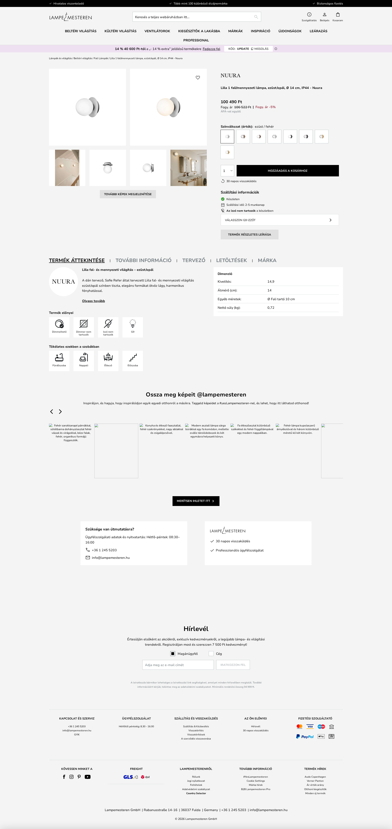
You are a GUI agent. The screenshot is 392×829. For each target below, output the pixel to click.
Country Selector (196, 793)
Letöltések (231, 260)
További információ (144, 260)
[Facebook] (64, 777)
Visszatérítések (196, 734)
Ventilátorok (157, 31)
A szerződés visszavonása (196, 738)
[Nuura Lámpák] (247, 75)
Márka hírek (256, 784)
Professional (196, 40)
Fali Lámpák (101, 58)
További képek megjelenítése (128, 194)
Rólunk (196, 776)
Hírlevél (255, 726)
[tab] (80, 260)
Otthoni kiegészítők (315, 789)
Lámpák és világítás (60, 58)
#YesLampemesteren (255, 776)
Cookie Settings (256, 780)
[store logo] (70, 17)
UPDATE (248, 49)
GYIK (77, 734)
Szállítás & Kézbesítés (196, 726)
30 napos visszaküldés (255, 730)
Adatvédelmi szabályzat (196, 789)
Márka (267, 260)
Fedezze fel (211, 48)
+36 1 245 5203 (104, 550)
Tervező (193, 260)
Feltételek (196, 784)
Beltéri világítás (83, 58)
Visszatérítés (196, 730)
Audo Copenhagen (315, 776)
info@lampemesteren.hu (111, 557)
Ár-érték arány (315, 784)
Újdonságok (290, 31)
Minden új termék (315, 793)
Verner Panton (315, 780)
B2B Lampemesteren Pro (255, 789)
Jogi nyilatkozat (196, 780)
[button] (67, 168)
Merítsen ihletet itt (193, 501)
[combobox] (197, 16)
